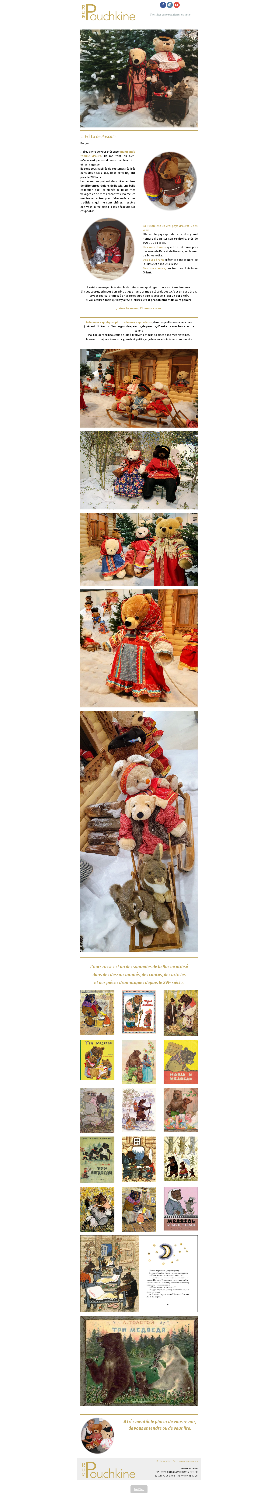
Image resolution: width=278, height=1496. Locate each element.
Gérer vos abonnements (185, 1461)
